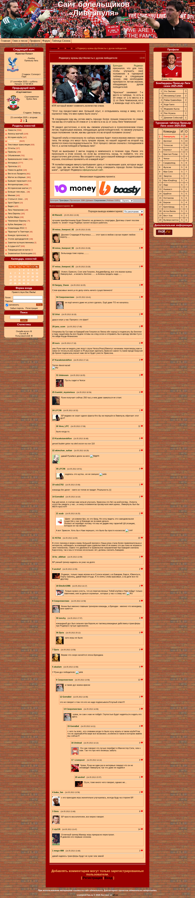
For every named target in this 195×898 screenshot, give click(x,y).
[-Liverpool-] (79, 765)
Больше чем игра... (17, 192)
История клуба (15, 137)
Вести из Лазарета (17, 173)
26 (37, 280)
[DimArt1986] (64, 591)
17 (28, 277)
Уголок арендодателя (18, 239)
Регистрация (32, 308)
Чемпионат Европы (17, 221)
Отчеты (11, 148)
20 (11, 280)
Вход (108, 877)
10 (28, 273)
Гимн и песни (19, 40)
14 (15, 277)
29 (19, 283)
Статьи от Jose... (16, 199)
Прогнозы (12, 166)
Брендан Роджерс (128, 65)
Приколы (12, 152)
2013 (62, 48)
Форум (46, 40)
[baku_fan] (60, 797)
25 (32, 280)
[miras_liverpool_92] (60, 235)
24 (28, 280)
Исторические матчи (18, 188)
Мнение (11, 195)
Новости (12, 130)
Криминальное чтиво (18, 159)
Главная (5, 40)
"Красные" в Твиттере (18, 231)
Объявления (14, 155)
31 (28, 283)
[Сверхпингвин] (64, 302)
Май (68, 48)
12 (37, 273)
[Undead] (79, 748)
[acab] (64, 519)
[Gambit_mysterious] (60, 397)
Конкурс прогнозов (17, 235)
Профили (35, 40)
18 (32, 277)
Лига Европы (14, 213)
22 (19, 280)
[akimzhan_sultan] (60, 456)
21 (15, 280)
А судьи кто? (14, 246)
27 (11, 283)
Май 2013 (23, 263)
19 (37, 277)
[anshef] (60, 574)
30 (24, 283)
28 (15, 283)
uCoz (115, 895)
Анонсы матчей (15, 134)
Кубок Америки (15, 224)
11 (33, 273)
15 (19, 277)
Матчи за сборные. (17, 177)
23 (24, 280)
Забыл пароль (17, 308)
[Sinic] (60, 817)
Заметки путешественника (21, 242)
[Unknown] (64, 380)
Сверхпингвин (100, 200)
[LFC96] (60, 416)
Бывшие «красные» (17, 181)
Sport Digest (13, 202)
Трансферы (13, 141)
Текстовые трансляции (19, 144)
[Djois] (64, 638)
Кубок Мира (13, 217)
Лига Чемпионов (16, 210)
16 (24, 277)
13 (11, 277)
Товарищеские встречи (19, 250)
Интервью (13, 163)
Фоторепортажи (15, 184)
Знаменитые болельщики (20, 253)
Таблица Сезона (61, 40)
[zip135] (60, 834)
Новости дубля (15, 170)
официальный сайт (92, 170)
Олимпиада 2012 (16, 228)
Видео (11, 206)
